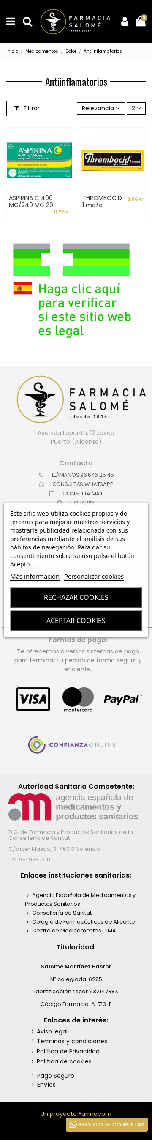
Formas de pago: (78, 640)
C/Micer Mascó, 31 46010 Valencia (54, 849)
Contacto (76, 463)
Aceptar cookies (76, 620)
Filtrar (31, 108)
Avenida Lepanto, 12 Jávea (76, 433)
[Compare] (65, 155)
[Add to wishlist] (65, 140)
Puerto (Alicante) (76, 441)
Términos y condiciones (72, 1041)
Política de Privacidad (68, 1051)
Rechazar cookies (76, 597)
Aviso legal (52, 1031)
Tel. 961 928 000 (29, 860)
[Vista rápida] (65, 170)
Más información (35, 576)
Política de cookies (64, 1061)
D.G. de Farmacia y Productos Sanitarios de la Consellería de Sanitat (70, 835)
